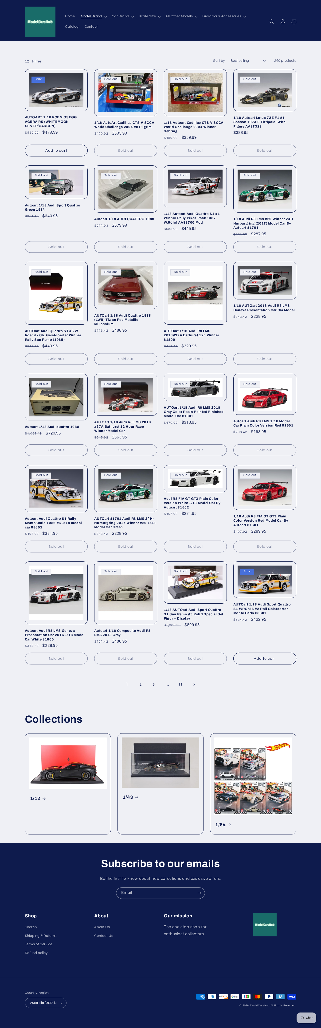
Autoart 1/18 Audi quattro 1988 (52, 427)
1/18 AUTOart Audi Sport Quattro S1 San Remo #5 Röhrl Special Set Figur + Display (193, 614)
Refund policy (36, 953)
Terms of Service (38, 944)
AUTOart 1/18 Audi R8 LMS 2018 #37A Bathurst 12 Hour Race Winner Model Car (122, 426)
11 (180, 684)
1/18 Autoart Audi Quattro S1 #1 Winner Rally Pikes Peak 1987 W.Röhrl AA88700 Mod (192, 218)
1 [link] (127, 684)
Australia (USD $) (43, 1003)
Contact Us (103, 936)
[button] (93, 17)
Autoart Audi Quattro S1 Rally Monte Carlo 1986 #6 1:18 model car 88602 (53, 523)
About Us (102, 927)
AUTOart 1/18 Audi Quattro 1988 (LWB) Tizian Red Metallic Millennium (122, 320)
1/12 (35, 798)
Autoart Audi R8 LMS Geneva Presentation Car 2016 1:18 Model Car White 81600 (55, 635)
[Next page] (193, 684)
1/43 (128, 797)
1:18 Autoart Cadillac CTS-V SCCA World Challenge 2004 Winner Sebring (193, 127)
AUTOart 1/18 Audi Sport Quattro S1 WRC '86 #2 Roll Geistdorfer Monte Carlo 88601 (262, 608)
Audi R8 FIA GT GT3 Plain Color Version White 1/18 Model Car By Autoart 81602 (192, 503)
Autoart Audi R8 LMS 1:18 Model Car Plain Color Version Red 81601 (263, 423)
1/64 (220, 824)
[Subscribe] (199, 893)
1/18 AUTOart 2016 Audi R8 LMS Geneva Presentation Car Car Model (264, 308)
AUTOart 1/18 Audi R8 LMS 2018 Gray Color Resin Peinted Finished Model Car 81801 (194, 412)
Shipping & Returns (41, 936)
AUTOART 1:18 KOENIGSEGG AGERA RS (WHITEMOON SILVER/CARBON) (51, 121)
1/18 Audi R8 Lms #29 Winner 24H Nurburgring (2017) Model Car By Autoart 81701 (263, 223)
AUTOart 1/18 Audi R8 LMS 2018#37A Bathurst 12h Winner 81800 (191, 335)
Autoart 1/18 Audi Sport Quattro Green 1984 (52, 207)
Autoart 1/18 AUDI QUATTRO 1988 (124, 219)
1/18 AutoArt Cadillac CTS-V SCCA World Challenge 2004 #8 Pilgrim (124, 125)
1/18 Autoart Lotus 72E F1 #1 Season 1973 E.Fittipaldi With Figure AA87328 (259, 122)
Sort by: (219, 60)
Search (31, 927)
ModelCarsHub (260, 1005)
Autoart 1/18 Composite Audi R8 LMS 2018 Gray (122, 633)
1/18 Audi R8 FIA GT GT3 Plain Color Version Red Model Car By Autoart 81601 (260, 520)
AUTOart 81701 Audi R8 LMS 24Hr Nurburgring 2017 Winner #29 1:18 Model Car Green (125, 523)
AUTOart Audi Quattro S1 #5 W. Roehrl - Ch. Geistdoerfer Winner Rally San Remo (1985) (53, 335)
